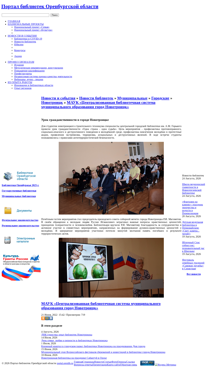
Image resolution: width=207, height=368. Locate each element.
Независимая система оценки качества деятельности (43, 76)
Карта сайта (113, 364)
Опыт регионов (23, 88)
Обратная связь (128, 364)
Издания (19, 64)
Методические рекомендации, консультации (38, 67)
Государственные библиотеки (19, 190)
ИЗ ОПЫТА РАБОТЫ (20, 82)
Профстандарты (23, 73)
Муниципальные (132, 98)
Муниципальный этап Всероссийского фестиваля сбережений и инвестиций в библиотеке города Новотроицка (103, 352)
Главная (78, 361)
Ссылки (130, 361)
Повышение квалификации (29, 70)
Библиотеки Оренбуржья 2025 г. (20, 185)
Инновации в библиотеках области (33, 85)
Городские (160, 98)
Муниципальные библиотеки (19, 196)
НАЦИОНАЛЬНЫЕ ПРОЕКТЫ (26, 24)
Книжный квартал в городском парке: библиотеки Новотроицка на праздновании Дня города (93, 346)
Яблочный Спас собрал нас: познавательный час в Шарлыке (193, 246)
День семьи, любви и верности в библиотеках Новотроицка (74, 340)
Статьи (107, 361)
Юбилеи (18, 44)
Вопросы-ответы (83, 364)
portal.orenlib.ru (65, 363)
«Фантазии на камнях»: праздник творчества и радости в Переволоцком (192, 207)
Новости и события (58, 98)
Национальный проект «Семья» (31, 27)
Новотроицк (52, 102)
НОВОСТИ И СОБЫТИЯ (22, 35)
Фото (114, 361)
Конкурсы (19, 50)
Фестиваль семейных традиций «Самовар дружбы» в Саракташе (193, 264)
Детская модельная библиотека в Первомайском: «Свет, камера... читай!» (192, 228)
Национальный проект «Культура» (33, 30)
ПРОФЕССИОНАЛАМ (21, 62)
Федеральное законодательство (20, 220)
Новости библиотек (25, 41)
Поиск (55, 15)
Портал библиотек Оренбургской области (49, 6)
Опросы (121, 361)
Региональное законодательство (20, 225)
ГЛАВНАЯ (14, 21)
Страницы (88, 361)
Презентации (100, 364)
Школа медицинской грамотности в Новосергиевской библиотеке (193, 188)
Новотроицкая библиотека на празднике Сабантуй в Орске (74, 358)
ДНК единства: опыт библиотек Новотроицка (66, 334)
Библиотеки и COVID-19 (28, 38)
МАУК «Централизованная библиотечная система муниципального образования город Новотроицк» (98, 104)
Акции (18, 56)
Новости (99, 361)
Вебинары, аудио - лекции (28, 79)
